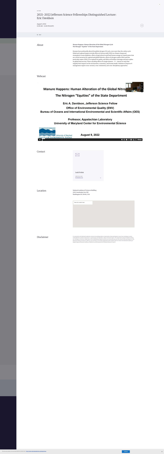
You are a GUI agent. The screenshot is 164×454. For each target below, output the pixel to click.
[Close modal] (159, 4)
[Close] (162, 451)
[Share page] (142, 25)
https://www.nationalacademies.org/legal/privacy (36, 451)
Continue (126, 451)
